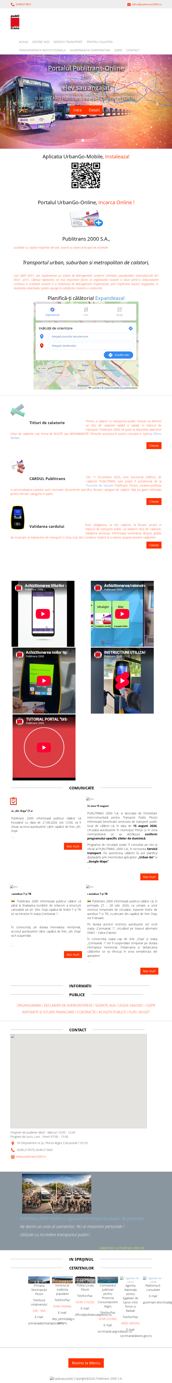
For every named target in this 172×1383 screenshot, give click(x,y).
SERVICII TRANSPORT (68, 42)
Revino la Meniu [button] (86, 1362)
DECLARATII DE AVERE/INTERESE (68, 1005)
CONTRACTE (87, 1012)
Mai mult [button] (73, 846)
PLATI (133, 1012)
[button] (86, 217)
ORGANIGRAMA (29, 1005)
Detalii (93, 109)
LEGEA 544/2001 (131, 1005)
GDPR (118, 50)
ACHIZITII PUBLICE (112, 1012)
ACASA (23, 42)
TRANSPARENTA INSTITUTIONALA (42, 50)
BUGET (144, 1012)
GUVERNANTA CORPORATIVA (90, 50)
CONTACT (133, 50)
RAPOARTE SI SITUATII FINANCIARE (48, 1012)
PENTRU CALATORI (100, 42)
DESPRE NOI (40, 42)
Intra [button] (76, 109)
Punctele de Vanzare (100, 485)
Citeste (154, 446)
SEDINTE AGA (105, 1005)
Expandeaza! (110, 297)
